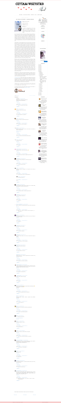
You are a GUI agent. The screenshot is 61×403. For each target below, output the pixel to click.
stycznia (41, 91)
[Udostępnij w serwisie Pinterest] (34, 95)
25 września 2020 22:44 (24, 370)
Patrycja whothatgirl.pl (19, 204)
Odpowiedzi (18, 112)
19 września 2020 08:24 (24, 189)
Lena (17, 139)
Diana (17, 315)
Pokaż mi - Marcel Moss (44, 137)
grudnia (41, 72)
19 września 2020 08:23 (24, 173)
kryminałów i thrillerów (27, 87)
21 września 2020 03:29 (21, 315)
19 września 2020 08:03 (24, 134)
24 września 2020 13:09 (24, 301)
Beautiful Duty (18, 194)
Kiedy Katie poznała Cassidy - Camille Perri (44, 143)
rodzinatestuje (18, 234)
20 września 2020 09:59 (24, 275)
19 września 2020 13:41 (23, 234)
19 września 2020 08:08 (24, 153)
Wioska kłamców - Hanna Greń (44, 117)
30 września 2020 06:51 (24, 377)
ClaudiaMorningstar (18, 275)
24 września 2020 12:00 (24, 249)
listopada (41, 73)
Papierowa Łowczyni (18, 264)
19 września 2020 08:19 (24, 163)
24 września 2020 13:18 (24, 325)
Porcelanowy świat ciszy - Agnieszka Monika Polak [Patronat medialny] (44, 151)
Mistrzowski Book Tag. (44, 98)
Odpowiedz (17, 101)
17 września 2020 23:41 (20, 139)
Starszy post (34, 394)
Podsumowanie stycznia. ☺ (44, 131)
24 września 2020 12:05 (24, 270)
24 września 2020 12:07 (24, 280)
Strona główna (25, 394)
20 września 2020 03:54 (23, 254)
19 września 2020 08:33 (24, 199)
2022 (39, 69)
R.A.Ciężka (17, 184)
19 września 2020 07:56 (24, 113)
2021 (39, 70)
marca (40, 89)
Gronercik (17, 360)
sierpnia (41, 83)
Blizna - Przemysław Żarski (43, 80)
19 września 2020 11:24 (24, 220)
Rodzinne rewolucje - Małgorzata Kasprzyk (44, 158)
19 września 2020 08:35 (24, 209)
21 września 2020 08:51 (22, 176)
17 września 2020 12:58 (21, 118)
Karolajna (19, 113)
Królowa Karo (18, 254)
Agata (17, 118)
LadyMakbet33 (18, 158)
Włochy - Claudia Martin (42, 77)
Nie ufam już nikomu (17, 77)
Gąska (19, 176)
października (41, 74)
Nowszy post (15, 394)
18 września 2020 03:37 (23, 158)
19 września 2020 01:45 (25, 204)
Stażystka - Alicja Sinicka (44, 105)
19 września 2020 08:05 (24, 144)
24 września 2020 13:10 (24, 310)
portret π (17, 330)
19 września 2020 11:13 (23, 225)
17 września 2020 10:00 (22, 98)
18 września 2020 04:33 (22, 184)
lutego (40, 90)
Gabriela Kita (18, 225)
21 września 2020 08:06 (22, 330)
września (41, 75)
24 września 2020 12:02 (24, 259)
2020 (39, 71)
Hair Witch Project (18, 370)
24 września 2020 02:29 (22, 360)
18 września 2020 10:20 (23, 194)
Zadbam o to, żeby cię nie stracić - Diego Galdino (44, 124)
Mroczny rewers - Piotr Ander (43, 76)
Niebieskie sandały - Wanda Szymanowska (44, 111)
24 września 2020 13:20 (24, 335)
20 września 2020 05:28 (24, 264)
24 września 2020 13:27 (24, 355)
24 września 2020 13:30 (24, 179)
